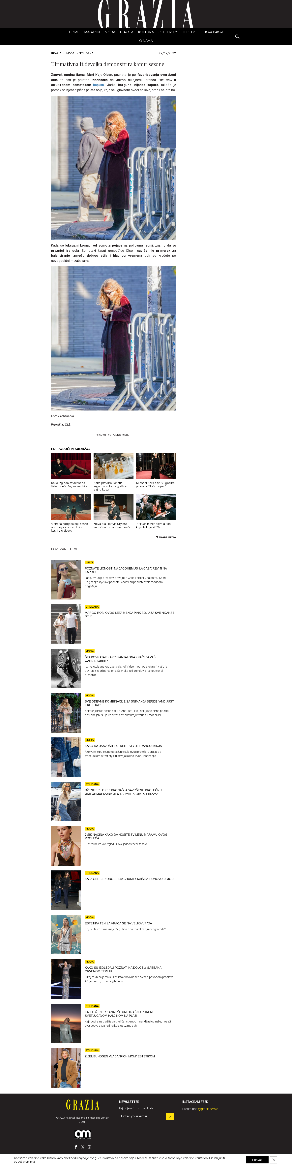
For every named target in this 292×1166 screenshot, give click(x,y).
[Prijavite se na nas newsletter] (170, 1116)
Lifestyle (190, 32)
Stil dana (86, 53)
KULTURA (146, 32)
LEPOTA (126, 32)
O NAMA (146, 41)
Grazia (56, 53)
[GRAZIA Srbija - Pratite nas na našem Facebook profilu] (76, 1147)
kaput (102, 435)
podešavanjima (24, 1161)
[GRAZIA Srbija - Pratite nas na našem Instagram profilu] (89, 1147)
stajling (115, 435)
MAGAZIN (92, 32)
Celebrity (168, 32)
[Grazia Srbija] (146, 14)
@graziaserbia (208, 1109)
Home (74, 32)
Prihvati (257, 1160)
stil (126, 435)
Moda (110, 32)
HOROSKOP (213, 32)
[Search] (238, 37)
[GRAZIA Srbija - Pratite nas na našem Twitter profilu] (82, 1147)
